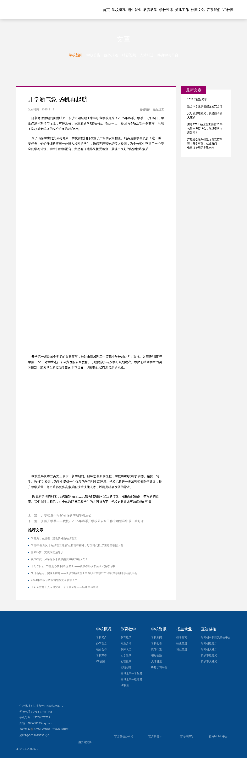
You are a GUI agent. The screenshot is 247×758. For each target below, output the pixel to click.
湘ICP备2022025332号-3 (34, 735)
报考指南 (181, 637)
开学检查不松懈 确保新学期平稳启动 (66, 515)
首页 (106, 9)
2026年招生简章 (197, 99)
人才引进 (147, 55)
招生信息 (181, 643)
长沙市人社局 (209, 661)
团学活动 (126, 655)
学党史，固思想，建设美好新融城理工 (54, 538)
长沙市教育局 (209, 655)
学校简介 (101, 637)
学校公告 (93, 55)
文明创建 (126, 667)
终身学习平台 (167, 55)
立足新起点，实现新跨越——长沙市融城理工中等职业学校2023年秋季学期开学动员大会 (84, 573)
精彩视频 (129, 55)
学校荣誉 (101, 655)
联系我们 (214, 9)
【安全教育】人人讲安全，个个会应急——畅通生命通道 (64, 587)
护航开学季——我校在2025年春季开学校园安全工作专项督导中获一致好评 (92, 521)
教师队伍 (126, 649)
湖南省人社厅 (209, 649)
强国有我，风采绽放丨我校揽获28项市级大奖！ (59, 559)
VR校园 (228, 9)
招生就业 (134, 9)
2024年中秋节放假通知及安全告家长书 (54, 580)
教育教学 (150, 9)
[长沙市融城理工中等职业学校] (41, 7)
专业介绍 (126, 643)
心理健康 (126, 661)
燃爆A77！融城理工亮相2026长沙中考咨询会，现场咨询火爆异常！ (204, 128)
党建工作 (182, 9)
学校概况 (119, 9)
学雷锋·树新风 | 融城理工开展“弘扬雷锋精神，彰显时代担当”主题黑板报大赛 (77, 545)
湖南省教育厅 (209, 643)
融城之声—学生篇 (131, 673)
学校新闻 (76, 55)
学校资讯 (166, 9)
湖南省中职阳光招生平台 (216, 637)
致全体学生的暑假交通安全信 (204, 106)
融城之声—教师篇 (131, 679)
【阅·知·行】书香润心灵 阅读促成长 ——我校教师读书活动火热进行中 (73, 566)
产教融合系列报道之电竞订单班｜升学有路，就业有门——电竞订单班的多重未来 (204, 143)
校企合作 (101, 649)
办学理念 (101, 643)
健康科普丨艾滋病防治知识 (47, 552)
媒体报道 (111, 55)
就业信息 (181, 649)
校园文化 (198, 9)
